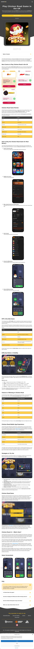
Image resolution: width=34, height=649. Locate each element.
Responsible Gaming (6, 615)
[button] (32, 634)
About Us (29, 615)
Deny (17, 643)
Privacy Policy (17, 617)
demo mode (11, 525)
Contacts (23, 615)
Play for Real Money (17, 15)
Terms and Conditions (16, 615)
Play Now (9, 86)
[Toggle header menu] (32, 1)
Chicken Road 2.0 (15, 543)
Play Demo (17, 18)
